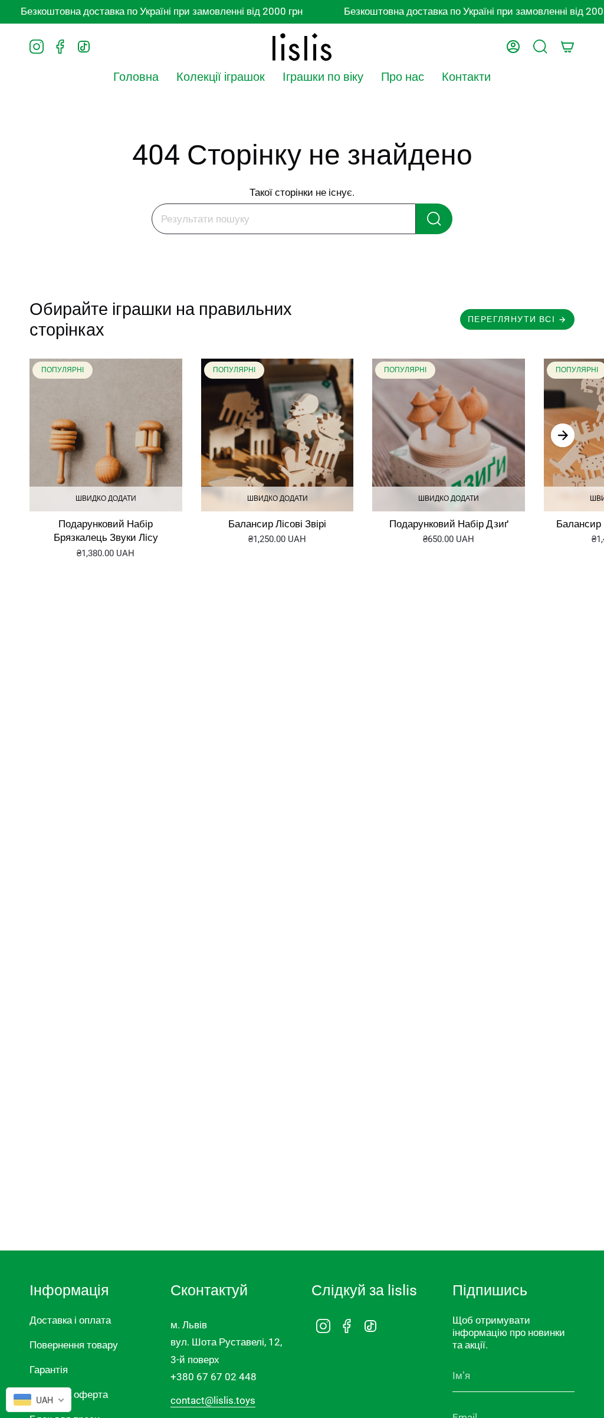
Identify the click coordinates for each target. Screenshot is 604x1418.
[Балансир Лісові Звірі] (277, 435)
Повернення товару (73, 1345)
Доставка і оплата (70, 1320)
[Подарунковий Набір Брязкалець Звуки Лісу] (105, 435)
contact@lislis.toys (212, 1400)
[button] (221, 77)
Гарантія (48, 1370)
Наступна (563, 435)
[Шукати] (434, 218)
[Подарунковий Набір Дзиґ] (448, 435)
